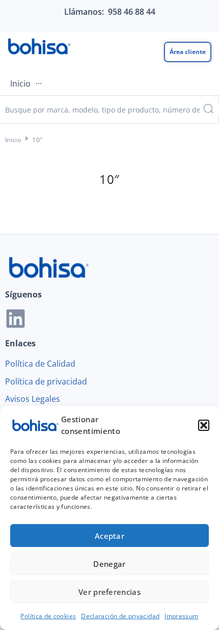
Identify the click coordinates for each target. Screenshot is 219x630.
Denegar (109, 564)
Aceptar (109, 536)
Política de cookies (48, 616)
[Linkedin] (15, 318)
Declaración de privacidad (120, 616)
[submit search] (207, 109)
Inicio (13, 139)
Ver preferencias (109, 592)
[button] (204, 425)
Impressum (181, 616)
